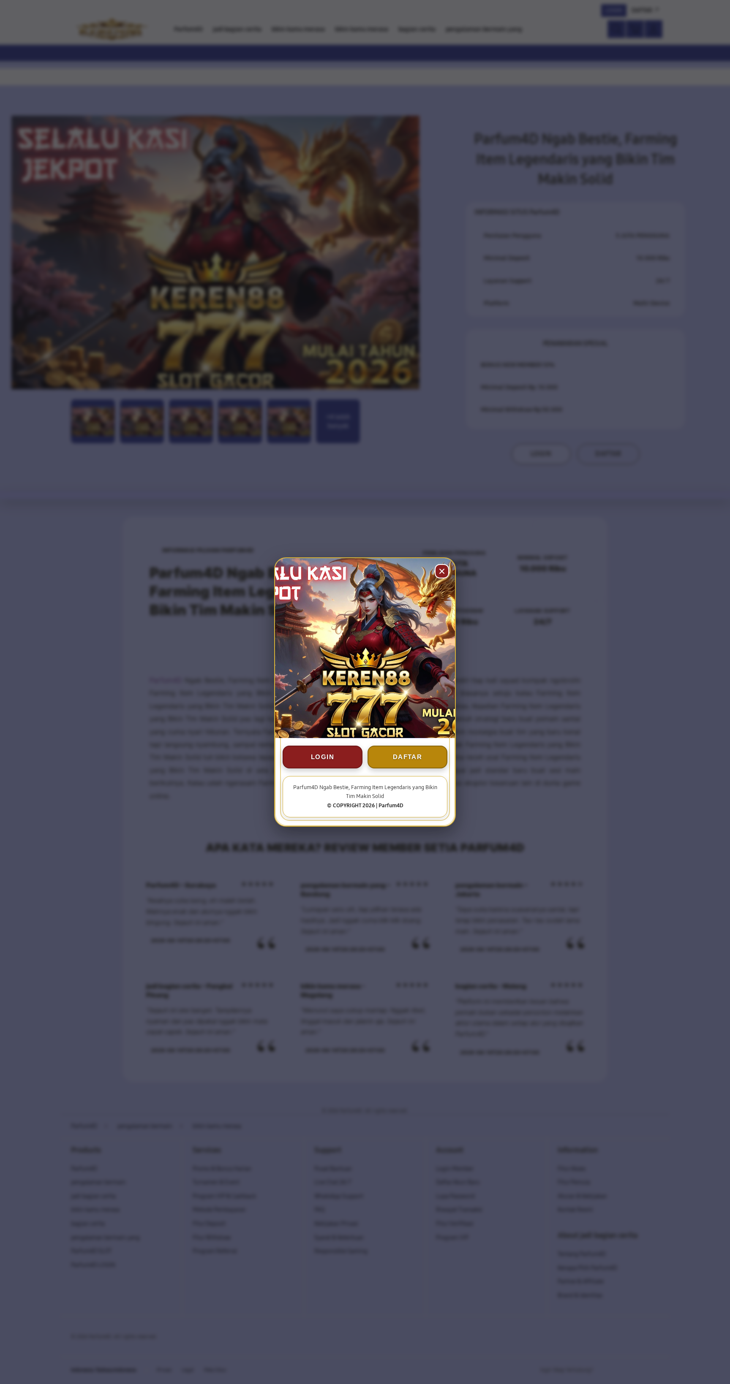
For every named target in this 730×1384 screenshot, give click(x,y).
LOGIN (322, 756)
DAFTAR (407, 756)
